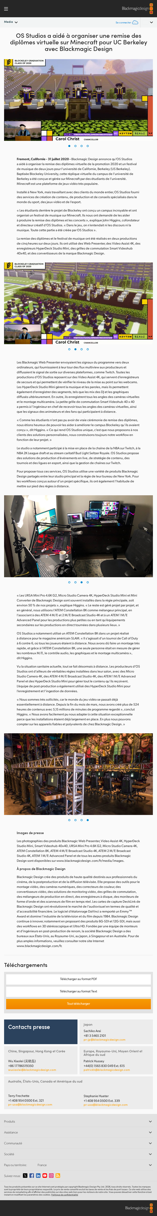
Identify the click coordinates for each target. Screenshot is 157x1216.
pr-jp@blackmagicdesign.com (104, 1039)
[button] (69, 146)
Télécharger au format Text (78, 991)
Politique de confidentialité (64, 1194)
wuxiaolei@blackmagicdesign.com (32, 1069)
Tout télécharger (78, 1003)
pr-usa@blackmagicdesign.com (30, 1104)
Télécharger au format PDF (78, 979)
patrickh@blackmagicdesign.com (107, 1069)
